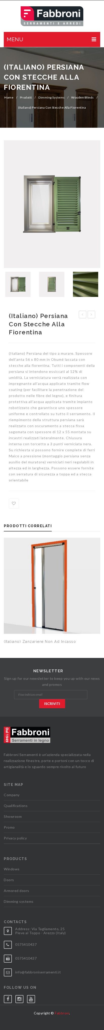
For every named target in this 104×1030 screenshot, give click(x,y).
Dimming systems (51, 97)
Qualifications (16, 805)
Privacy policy (15, 838)
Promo (9, 827)
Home (8, 97)
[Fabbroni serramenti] (52, 16)
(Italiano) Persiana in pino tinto (82, 315)
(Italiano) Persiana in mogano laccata (91, 315)
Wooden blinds (82, 97)
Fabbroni (62, 1013)
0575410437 (26, 944)
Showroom (13, 816)
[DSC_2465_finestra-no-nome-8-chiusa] (52, 284)
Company (12, 795)
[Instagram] (21, 998)
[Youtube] (33, 998)
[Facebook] (9, 998)
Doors (9, 880)
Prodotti (26, 97)
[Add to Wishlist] (14, 504)
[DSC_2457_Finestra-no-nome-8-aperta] (52, 204)
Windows (12, 869)
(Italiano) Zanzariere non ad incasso (40, 642)
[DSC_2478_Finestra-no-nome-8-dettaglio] (85, 284)
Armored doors (16, 890)
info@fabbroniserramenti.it (38, 972)
